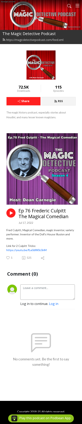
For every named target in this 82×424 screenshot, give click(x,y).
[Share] (43, 258)
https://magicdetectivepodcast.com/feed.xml (34, 40)
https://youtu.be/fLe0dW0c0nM (26, 250)
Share (25, 101)
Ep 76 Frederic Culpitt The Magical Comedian (43, 213)
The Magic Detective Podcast (29, 33)
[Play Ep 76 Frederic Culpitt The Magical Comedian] (11, 213)
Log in (53, 304)
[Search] (69, 6)
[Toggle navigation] (77, 5)
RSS (60, 101)
